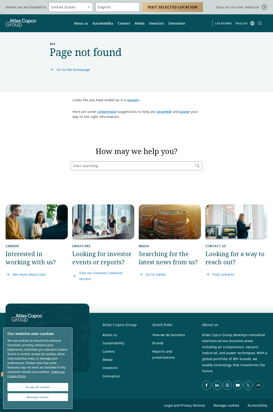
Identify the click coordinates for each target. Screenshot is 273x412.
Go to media (155, 274)
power (185, 111)
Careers (124, 23)
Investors (156, 23)
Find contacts (223, 274)
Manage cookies (226, 405)
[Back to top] (258, 385)
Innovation (176, 23)
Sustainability (102, 23)
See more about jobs (29, 274)
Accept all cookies (38, 387)
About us (81, 23)
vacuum (133, 100)
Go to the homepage (73, 69)
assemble (164, 111)
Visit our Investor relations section (100, 276)
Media (139, 23)
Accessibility (257, 405)
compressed (106, 111)
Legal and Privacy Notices (184, 405)
